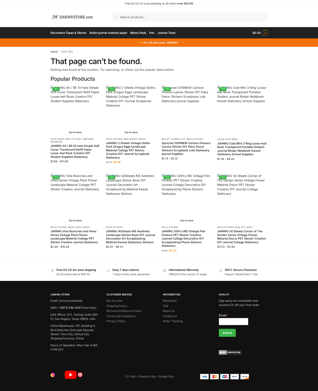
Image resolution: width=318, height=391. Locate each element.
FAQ (165, 306)
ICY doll (130, 376)
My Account (115, 300)
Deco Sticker (114, 139)
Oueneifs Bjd (147, 376)
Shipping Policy (117, 306)
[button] (260, 32)
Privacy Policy (116, 321)
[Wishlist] (95, 91)
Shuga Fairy (166, 376)
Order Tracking (173, 321)
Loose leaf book (227, 139)
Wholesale (170, 300)
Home (54, 51)
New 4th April (243, 227)
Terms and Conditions (121, 316)
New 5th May (73, 139)
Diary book (57, 139)
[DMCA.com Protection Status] (243, 352)
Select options (75, 169)
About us (169, 311)
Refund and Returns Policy (124, 311)
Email (224, 315)
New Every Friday (135, 139)
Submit (227, 333)
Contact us (170, 316)
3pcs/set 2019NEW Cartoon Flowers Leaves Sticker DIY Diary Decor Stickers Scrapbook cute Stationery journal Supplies (186, 148)
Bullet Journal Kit (173, 139)
